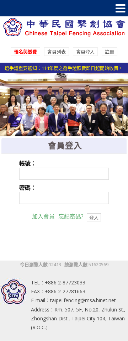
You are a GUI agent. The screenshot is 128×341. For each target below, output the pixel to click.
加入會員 (43, 216)
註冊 (109, 51)
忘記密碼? (71, 216)
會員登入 (85, 51)
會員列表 (56, 51)
